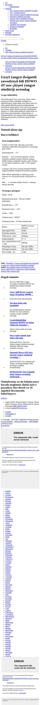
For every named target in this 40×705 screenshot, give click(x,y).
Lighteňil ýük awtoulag (18, 25)
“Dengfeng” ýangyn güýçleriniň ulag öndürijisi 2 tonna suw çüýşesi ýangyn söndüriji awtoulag (20, 264)
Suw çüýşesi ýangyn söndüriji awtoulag (24, 11)
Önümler (8, 9)
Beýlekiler (13, 29)
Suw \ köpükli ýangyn (17, 13)
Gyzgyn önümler (7, 421)
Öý (6, 3)
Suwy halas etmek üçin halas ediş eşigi (20, 336)
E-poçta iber (5, 425)
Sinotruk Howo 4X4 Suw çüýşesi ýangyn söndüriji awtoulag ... (21, 355)
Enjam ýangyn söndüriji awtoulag (21, 19)
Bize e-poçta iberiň (7, 125)
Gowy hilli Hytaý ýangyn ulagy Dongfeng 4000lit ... (21, 293)
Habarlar (8, 33)
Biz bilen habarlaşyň (12, 35)
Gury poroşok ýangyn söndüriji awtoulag (24, 15)
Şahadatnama (14, 7)
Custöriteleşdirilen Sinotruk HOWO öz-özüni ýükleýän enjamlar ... (22, 322)
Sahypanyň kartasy (21, 421)
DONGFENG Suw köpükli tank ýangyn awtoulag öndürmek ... (22, 374)
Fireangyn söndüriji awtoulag (20, 17)
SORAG (4, 398)
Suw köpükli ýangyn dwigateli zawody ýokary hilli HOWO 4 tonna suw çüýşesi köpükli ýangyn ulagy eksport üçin (18, 269)
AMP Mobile (33, 421)
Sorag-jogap (9, 31)
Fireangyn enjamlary (17, 27)
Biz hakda (8, 5)
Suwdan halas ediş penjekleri (18, 304)
